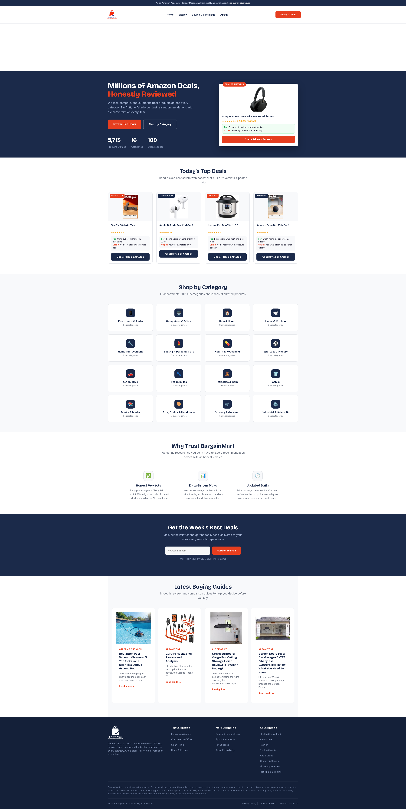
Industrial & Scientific (271, 771)
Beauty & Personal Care (228, 734)
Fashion (264, 744)
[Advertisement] (203, 47)
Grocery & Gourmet (270, 761)
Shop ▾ (183, 14)
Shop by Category (160, 124)
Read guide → (127, 686)
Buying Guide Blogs (203, 14)
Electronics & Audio (181, 734)
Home (170, 14)
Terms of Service (267, 803)
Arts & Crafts (266, 755)
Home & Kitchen (179, 750)
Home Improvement (270, 766)
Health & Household (270, 734)
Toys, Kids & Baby (225, 750)
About (224, 14)
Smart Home (177, 744)
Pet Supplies (222, 744)
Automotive (266, 739)
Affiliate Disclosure (289, 803)
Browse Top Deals (124, 124)
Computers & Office (181, 739)
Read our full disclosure (238, 3)
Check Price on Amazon (258, 139)
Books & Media (268, 750)
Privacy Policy (249, 803)
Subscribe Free (226, 550)
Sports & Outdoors (225, 739)
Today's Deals (288, 14)
